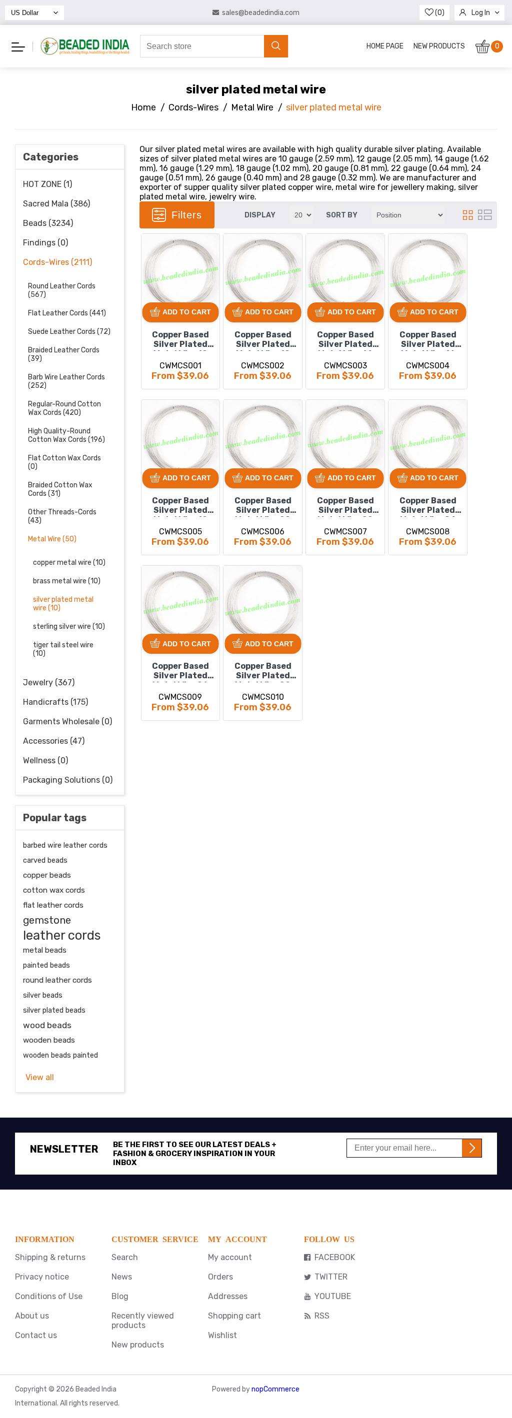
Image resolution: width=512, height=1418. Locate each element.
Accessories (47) (53, 741)
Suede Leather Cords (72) (69, 331)
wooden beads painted (60, 1055)
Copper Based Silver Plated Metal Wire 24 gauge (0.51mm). (428, 506)
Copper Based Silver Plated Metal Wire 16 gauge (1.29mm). (428, 340)
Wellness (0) (45, 760)
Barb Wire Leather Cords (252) (66, 381)
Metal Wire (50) (52, 539)
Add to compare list (153, 262)
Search (125, 1257)
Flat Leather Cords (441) (67, 313)
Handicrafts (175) (55, 702)
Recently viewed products (143, 1320)
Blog (120, 1296)
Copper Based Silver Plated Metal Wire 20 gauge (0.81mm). (263, 506)
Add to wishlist (152, 245)
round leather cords (57, 980)
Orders (220, 1277)
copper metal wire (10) (69, 562)
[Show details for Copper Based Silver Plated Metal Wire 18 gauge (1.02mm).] (181, 439)
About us (32, 1316)
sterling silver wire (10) (69, 626)
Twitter (331, 1277)
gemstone (47, 920)
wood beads (47, 1025)
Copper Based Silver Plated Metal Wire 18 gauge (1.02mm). (180, 506)
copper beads (47, 875)
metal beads (44, 950)
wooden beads (49, 1040)
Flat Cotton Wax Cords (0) (64, 462)
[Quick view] (152, 279)
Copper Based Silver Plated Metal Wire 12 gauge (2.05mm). (263, 340)
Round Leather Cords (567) (62, 290)
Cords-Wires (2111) (57, 262)
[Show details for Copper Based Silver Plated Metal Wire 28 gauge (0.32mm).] (263, 605)
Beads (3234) (48, 223)
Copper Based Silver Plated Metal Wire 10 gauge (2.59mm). (180, 340)
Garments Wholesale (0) (67, 721)
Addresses (228, 1296)
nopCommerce (276, 1389)
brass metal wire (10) (66, 581)
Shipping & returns (50, 1257)
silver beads (42, 995)
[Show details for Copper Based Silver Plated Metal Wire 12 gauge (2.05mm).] (263, 273)
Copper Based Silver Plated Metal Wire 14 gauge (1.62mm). (345, 340)
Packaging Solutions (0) (67, 780)
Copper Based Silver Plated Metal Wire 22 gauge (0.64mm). (345, 506)
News (122, 1277)
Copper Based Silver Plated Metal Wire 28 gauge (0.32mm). (263, 671)
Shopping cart (234, 1316)
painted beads (46, 965)
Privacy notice (42, 1277)
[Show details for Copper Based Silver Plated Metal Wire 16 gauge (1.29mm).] (427, 273)
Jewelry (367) (48, 682)
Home (143, 107)
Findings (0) (45, 242)
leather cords (61, 935)
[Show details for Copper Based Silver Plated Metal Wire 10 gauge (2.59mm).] (181, 273)
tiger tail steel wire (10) (63, 649)
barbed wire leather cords (65, 845)
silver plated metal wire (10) (63, 603)
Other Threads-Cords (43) (62, 516)
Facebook (334, 1257)
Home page (385, 46)
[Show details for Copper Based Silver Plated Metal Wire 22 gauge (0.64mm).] (345, 439)
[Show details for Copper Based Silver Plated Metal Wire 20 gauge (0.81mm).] (263, 439)
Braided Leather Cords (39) (64, 354)
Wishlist (222, 1335)
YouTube (332, 1296)
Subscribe (472, 1148)
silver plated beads (54, 1010)
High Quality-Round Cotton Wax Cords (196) (66, 435)
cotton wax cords (54, 890)
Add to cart (186, 312)
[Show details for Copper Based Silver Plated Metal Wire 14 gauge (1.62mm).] (345, 273)
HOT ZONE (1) (47, 184)
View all (40, 1077)
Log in (481, 12)
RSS (322, 1316)
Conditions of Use (48, 1296)
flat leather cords (53, 905)
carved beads (45, 860)
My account (230, 1257)
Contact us (36, 1335)
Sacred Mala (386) (56, 203)
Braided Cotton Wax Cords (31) (60, 489)
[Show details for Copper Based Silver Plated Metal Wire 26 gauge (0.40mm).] (181, 605)
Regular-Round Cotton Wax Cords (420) (64, 408)
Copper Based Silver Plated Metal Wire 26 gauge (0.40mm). (180, 671)
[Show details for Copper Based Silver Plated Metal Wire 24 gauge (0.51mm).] (427, 439)
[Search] (276, 46)
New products (439, 46)
